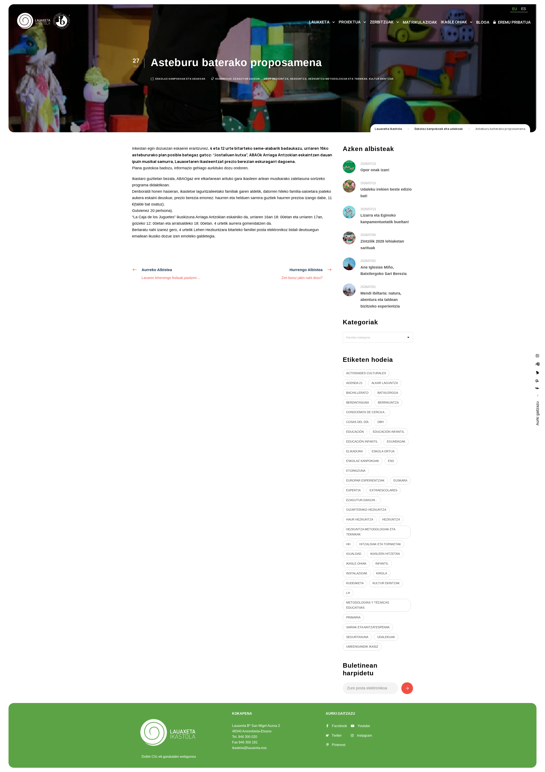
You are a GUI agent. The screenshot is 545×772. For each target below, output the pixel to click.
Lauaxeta (319, 21)
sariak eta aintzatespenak (368, 627)
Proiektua (350, 21)
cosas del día (357, 422)
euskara (400, 480)
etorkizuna (355, 470)
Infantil (382, 563)
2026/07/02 (368, 261)
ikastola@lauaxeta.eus (249, 748)
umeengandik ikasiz (362, 646)
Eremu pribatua (514, 22)
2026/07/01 (368, 287)
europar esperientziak (365, 480)
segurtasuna (357, 637)
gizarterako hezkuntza (366, 509)
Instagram (364, 735)
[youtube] (537, 363)
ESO (391, 461)
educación (355, 431)
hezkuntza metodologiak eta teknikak (337, 78)
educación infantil (388, 431)
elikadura (354, 451)
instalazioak (356, 573)
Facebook (339, 726)
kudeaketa (355, 583)
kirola (381, 573)
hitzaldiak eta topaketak (380, 544)
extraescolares (383, 490)
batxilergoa (387, 392)
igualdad (353, 553)
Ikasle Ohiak (454, 21)
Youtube (363, 726)
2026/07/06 (368, 235)
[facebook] (537, 388)
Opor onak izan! (374, 170)
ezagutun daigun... (247, 78)
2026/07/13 (368, 163)
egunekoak (223, 78)
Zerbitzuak (382, 21)
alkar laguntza (384, 383)
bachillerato (357, 392)
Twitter (337, 735)
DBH (380, 422)
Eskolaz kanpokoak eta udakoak (180, 78)
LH (348, 593)
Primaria (353, 617)
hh (348, 544)
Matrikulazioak (420, 22)
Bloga (482, 22)
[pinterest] (537, 380)
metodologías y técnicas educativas (367, 605)
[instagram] (537, 355)
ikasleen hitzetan (385, 553)
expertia (353, 490)
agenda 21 (354, 383)
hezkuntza (298, 78)
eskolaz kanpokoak (362, 461)
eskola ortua (383, 451)
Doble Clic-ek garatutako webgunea (169, 756)
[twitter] (537, 372)
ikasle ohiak (356, 563)
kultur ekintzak (381, 78)
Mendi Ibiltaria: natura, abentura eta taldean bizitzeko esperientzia (380, 299)
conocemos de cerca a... (366, 412)
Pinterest (338, 745)
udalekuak (386, 637)
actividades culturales (366, 373)
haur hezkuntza (276, 78)
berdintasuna (357, 402)
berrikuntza (388, 402)
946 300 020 (247, 737)
